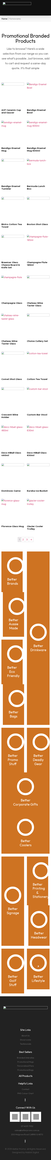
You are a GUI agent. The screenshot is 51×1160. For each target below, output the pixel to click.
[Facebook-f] (15, 1117)
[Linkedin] (36, 1117)
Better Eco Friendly (13, 671)
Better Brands (12, 581)
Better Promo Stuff (13, 759)
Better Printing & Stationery (41, 890)
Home (4, 18)
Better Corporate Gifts (25, 802)
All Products (25, 1076)
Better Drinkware (38, 648)
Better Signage (13, 911)
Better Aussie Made (13, 624)
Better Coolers (25, 843)
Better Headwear (39, 935)
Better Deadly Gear (38, 759)
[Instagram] (25, 1117)
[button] (46, 8)
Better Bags (13, 714)
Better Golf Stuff (13, 980)
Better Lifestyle (38, 978)
